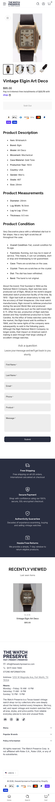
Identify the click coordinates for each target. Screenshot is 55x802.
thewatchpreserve (22, 781)
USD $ (11, 773)
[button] (38, 4)
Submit (27, 439)
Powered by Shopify (39, 781)
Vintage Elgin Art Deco (27, 618)
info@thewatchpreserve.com (20, 664)
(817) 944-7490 (14, 668)
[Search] (38, 4)
